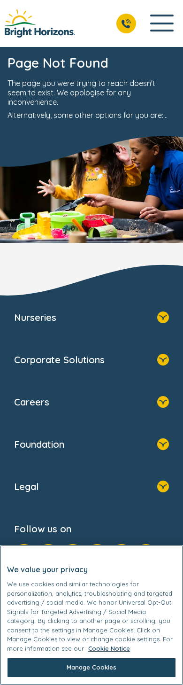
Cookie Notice (109, 648)
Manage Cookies (92, 667)
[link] (40, 23)
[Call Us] (126, 23)
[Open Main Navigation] (162, 24)
